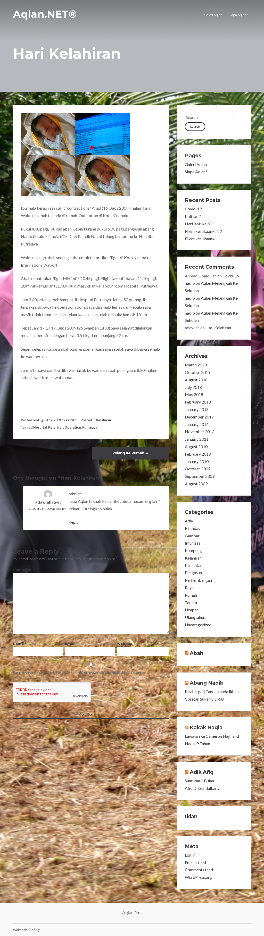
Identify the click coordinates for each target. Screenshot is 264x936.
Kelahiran (103, 420)
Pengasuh (193, 572)
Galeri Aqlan (213, 15)
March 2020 (196, 364)
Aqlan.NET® (45, 14)
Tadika (191, 602)
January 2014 (197, 424)
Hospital (40, 427)
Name (19, 644)
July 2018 (193, 387)
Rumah (191, 595)
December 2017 (199, 416)
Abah (196, 653)
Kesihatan (193, 565)
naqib (190, 283)
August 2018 (196, 379)
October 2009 (197, 468)
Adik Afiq (201, 772)
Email (71, 644)
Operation (72, 427)
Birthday (192, 528)
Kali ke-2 (193, 216)
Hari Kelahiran (218, 327)
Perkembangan (198, 580)
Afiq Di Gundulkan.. (202, 788)
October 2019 (197, 372)
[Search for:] (209, 117)
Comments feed (199, 869)
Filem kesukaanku (201, 238)
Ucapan (192, 609)
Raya (189, 587)
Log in (190, 854)
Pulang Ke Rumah (130, 453)
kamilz (71, 420)
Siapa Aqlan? (238, 15)
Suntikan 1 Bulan (199, 780)
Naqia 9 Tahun (197, 743)
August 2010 (196, 446)
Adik (189, 520)
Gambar (192, 535)
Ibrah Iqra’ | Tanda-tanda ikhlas (212, 691)
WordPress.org (198, 877)
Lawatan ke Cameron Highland (212, 736)
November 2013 (199, 431)
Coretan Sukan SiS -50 (204, 698)
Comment (23, 570)
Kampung (193, 550)
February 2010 (198, 453)
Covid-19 (193, 208)
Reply (73, 522)
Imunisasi (193, 542)
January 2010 (197, 461)
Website (125, 644)
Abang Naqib (207, 683)
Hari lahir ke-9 (197, 223)
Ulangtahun (195, 617)
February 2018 (198, 401)
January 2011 (197, 439)
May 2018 (194, 394)
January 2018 (197, 409)
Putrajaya (89, 427)
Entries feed (195, 862)
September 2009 (199, 476)
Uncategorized (198, 624)
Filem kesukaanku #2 (203, 231)
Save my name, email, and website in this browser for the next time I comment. (81, 672)
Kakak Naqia (206, 727)
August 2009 (196, 483)
